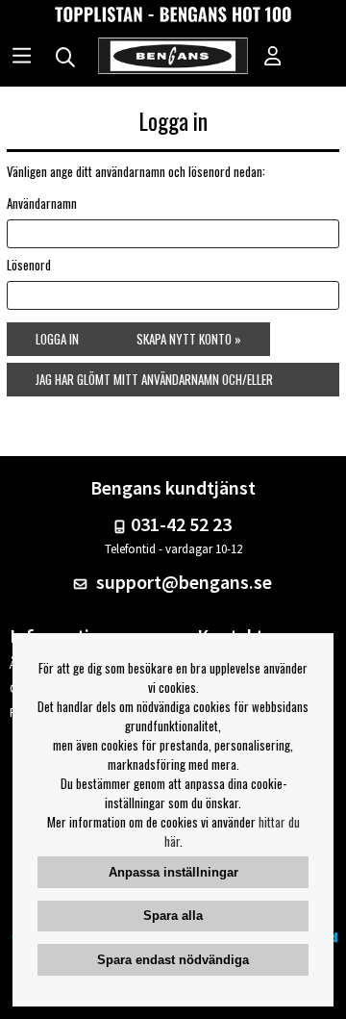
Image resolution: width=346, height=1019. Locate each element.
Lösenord (29, 264)
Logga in (57, 338)
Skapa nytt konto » (188, 338)
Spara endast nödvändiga (173, 960)
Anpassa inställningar (173, 872)
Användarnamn (42, 203)
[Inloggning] (273, 57)
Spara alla (173, 915)
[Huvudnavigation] (21, 57)
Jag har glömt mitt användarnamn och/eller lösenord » (154, 382)
